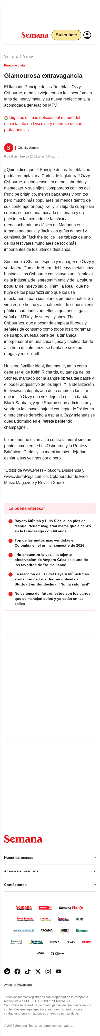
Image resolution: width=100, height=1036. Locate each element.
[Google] (7, 971)
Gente (28, 56)
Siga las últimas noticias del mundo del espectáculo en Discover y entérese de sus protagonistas (43, 123)
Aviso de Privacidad (23, 985)
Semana (11, 56)
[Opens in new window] (17, 971)
